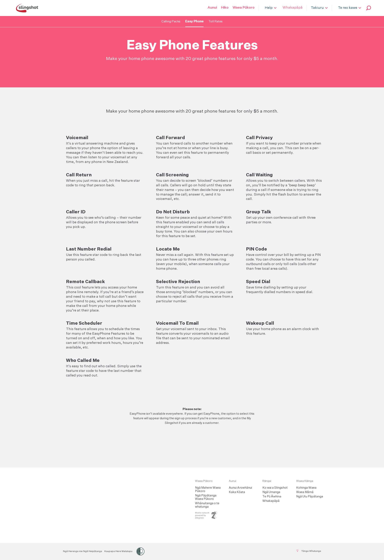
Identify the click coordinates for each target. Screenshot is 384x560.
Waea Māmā (304, 492)
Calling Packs (171, 21)
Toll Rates (215, 21)
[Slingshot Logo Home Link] (135, 481)
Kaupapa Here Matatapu (118, 551)
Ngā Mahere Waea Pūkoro (208, 489)
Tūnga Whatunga (311, 551)
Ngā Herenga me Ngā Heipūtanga (82, 551)
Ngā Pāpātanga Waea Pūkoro (205, 497)
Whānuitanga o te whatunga (207, 505)
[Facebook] (186, 551)
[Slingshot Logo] (27, 8)
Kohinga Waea (306, 487)
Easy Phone (194, 21)
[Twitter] (196, 551)
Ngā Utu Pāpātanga (309, 496)
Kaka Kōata (237, 492)
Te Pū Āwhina (271, 496)
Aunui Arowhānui (240, 487)
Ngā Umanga (271, 492)
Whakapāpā (270, 500)
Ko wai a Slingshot (275, 487)
